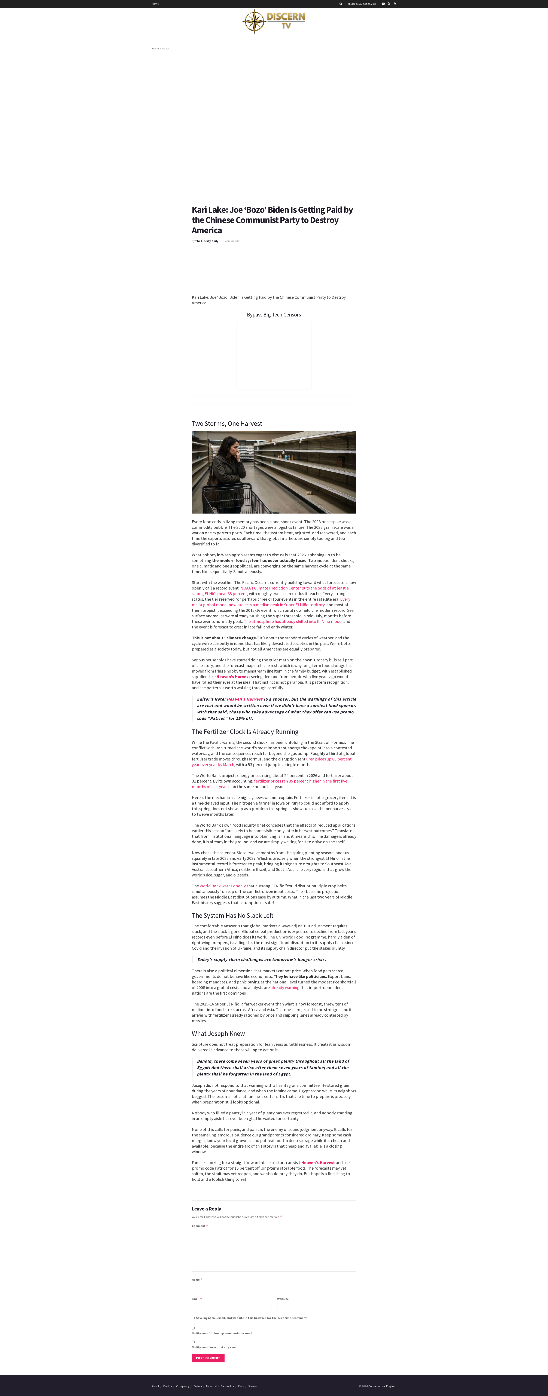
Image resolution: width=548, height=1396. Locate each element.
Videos (165, 48)
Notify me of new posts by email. (215, 1347)
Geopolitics (227, 1386)
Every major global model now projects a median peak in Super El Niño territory (271, 601)
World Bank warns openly (223, 885)
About (155, 1386)
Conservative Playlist (381, 1386)
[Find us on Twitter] (389, 4)
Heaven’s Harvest (233, 676)
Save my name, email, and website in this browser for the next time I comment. (252, 1318)
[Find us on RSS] (395, 4)
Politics (167, 1386)
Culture (198, 1386)
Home (155, 3)
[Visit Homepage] (274, 22)
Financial (211, 1386)
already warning (285, 987)
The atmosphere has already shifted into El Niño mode (292, 621)
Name (197, 1279)
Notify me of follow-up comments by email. (222, 1333)
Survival (252, 1386)
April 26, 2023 (232, 241)
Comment (200, 1226)
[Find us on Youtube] (383, 4)
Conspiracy (182, 1386)
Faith (241, 1386)
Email (197, 1299)
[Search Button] (341, 3)
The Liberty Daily (206, 241)
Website (283, 1299)
